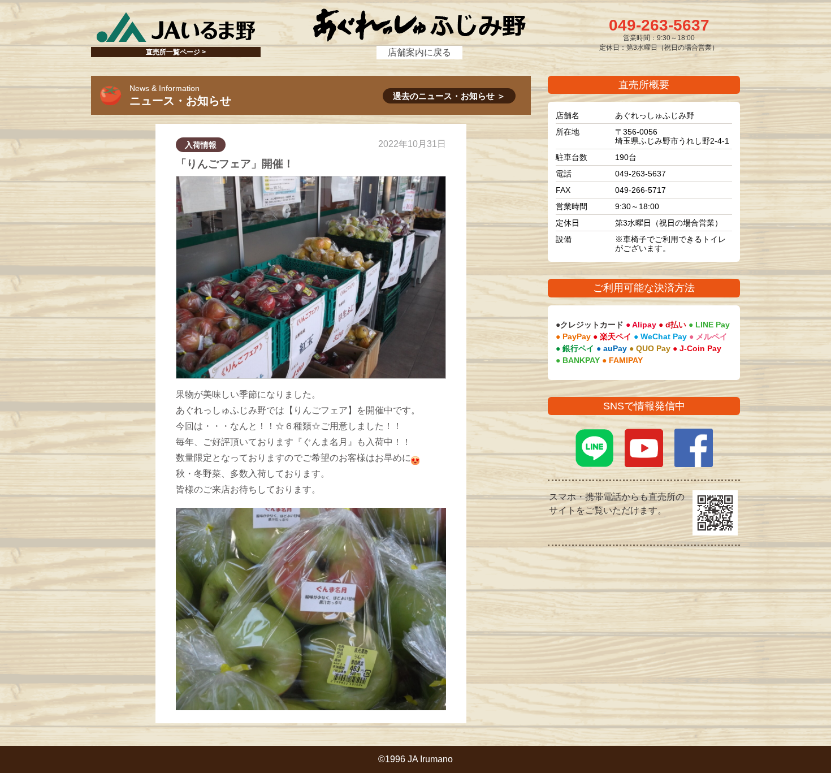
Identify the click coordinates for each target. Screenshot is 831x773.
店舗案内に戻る (419, 52)
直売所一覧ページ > (176, 52)
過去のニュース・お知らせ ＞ (449, 96)
